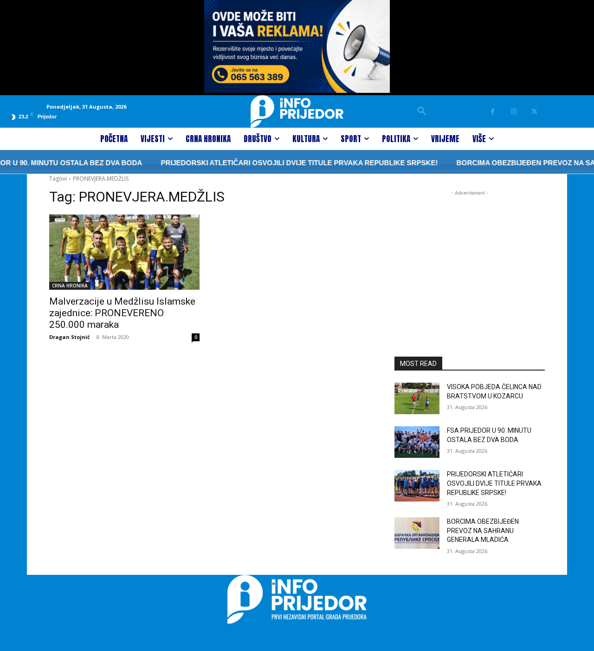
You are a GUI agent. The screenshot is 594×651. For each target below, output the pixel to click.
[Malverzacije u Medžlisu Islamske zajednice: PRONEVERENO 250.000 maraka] (124, 252)
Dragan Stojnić (69, 336)
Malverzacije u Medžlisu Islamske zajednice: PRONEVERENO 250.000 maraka (122, 313)
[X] (534, 112)
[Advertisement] (469, 256)
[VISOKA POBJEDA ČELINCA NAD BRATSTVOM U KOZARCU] (416, 398)
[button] (422, 111)
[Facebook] (492, 112)
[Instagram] (513, 112)
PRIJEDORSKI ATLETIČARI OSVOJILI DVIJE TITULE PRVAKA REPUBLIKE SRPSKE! (288, 163)
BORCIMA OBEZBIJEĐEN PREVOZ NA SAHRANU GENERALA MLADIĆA (483, 530)
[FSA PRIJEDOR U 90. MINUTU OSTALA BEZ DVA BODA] (416, 442)
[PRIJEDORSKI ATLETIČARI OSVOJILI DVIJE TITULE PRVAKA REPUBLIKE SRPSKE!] (416, 485)
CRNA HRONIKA (70, 285)
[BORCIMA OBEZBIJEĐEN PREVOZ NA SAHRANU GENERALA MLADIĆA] (416, 533)
